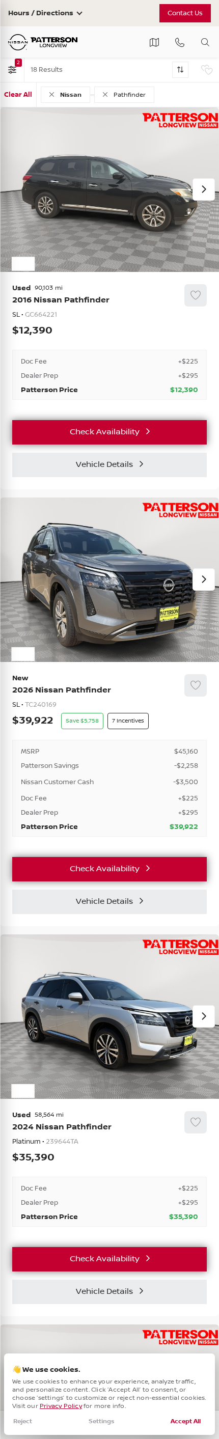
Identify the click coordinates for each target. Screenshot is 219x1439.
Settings (102, 1421)
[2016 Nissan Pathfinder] (109, 342)
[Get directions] (154, 42)
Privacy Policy (61, 1406)
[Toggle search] (205, 42)
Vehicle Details (104, 464)
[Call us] (179, 42)
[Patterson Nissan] (42, 42)
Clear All (18, 95)
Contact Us (185, 13)
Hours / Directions (40, 13)
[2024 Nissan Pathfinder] (109, 1169)
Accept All (186, 1421)
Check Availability (105, 432)
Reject (22, 1421)
